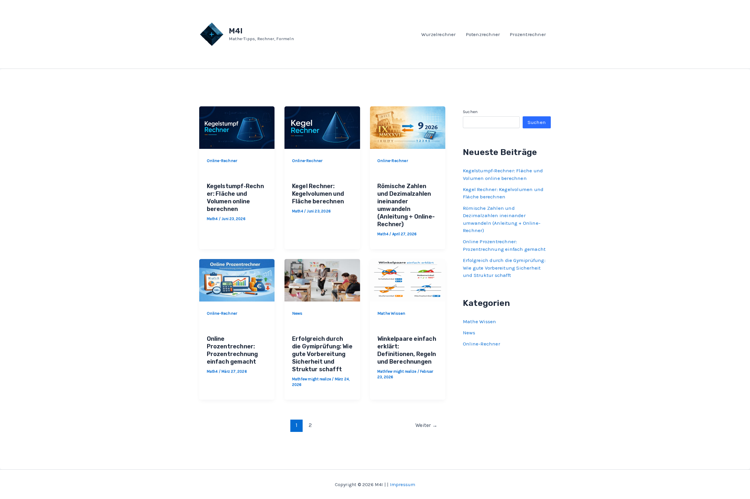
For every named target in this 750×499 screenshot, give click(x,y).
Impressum (402, 484)
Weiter (426, 425)
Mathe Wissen (391, 313)
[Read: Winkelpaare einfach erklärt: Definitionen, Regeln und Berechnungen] (407, 279)
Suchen (470, 111)
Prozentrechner (528, 34)
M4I (236, 30)
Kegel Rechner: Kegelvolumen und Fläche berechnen (318, 194)
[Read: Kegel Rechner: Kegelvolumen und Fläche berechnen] (322, 127)
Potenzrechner (483, 34)
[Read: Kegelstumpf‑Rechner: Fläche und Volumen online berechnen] (237, 127)
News (297, 313)
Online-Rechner (222, 160)
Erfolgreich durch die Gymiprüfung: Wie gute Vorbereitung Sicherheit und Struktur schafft (322, 354)
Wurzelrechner (438, 34)
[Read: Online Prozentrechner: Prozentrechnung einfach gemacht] (237, 279)
